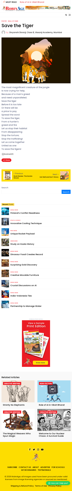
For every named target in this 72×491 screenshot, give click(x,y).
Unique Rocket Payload (22, 233)
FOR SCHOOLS (58, 467)
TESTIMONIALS (44, 470)
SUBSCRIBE (12, 467)
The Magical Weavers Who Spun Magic (17, 434)
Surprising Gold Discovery (23, 264)
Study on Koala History (22, 244)
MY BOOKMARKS (28, 470)
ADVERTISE (45, 467)
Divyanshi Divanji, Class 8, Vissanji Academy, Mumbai (35, 32)
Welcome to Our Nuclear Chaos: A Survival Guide (51, 434)
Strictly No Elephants (14, 404)
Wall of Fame (13, 21)
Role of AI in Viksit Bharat (32, 2)
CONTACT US (25, 467)
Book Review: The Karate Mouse (23, 177)
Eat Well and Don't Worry (49, 177)
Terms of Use (41, 486)
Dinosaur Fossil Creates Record (26, 254)
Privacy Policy (54, 486)
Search (5, 187)
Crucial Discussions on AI (23, 285)
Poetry (4, 21)
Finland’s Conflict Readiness (25, 213)
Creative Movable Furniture (24, 275)
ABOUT (36, 467)
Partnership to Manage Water (26, 306)
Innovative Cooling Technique (26, 223)
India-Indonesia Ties (21, 295)
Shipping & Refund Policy (22, 486)
